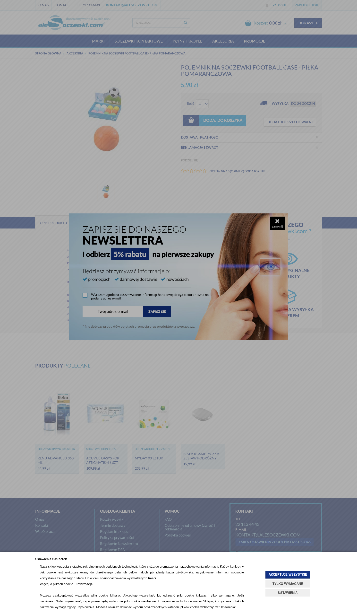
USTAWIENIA (288, 593)
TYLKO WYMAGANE (287, 584)
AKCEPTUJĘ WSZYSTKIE (288, 574)
